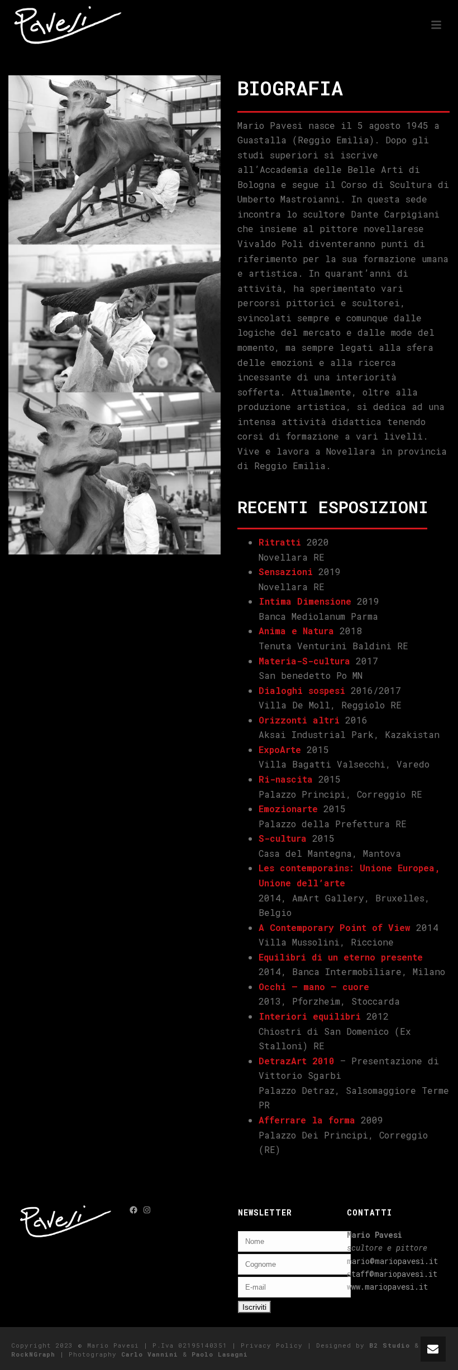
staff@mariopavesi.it (392, 1273)
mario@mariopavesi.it (392, 1261)
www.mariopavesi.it (387, 1286)
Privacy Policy (272, 1345)
